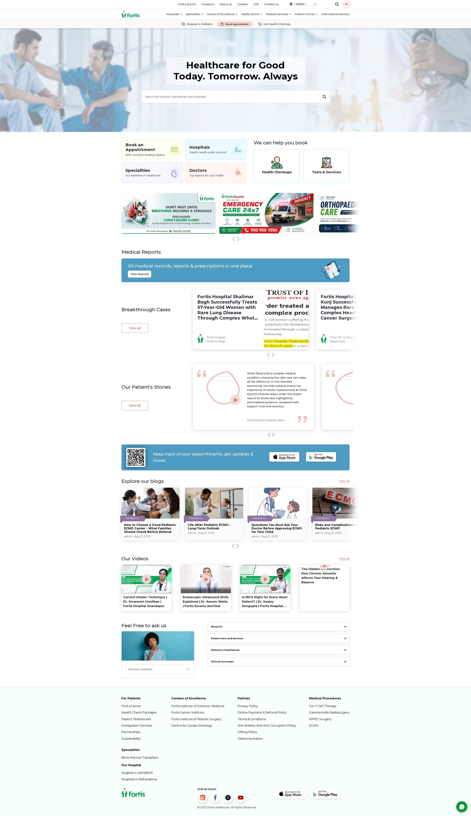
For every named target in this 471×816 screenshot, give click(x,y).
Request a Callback (199, 24)
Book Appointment (237, 24)
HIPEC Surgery (320, 719)
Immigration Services (136, 725)
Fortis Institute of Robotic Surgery (196, 719)
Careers (242, 4)
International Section (335, 14)
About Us (216, 626)
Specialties (193, 14)
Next (238, 239)
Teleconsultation (250, 738)
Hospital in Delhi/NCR (137, 773)
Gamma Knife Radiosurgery (329, 712)
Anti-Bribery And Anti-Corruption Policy (267, 725)
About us (226, 4)
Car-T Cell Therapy (323, 706)
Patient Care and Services (227, 638)
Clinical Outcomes (222, 661)
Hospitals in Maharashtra (139, 779)
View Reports (139, 274)
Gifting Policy (247, 732)
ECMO (313, 725)
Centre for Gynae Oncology (191, 725)
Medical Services (277, 14)
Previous (233, 239)
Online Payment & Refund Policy (262, 712)
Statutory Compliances (225, 650)
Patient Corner (305, 14)
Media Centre (250, 14)
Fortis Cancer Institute (187, 712)
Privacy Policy (248, 706)
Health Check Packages (139, 712)
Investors (208, 4)
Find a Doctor (187, 4)
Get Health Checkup (277, 24)
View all (135, 328)
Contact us (271, 4)
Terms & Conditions (252, 719)
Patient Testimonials (136, 719)
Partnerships (130, 732)
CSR (256, 4)
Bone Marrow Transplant (139, 757)
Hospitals (172, 14)
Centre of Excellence (221, 14)
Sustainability (131, 738)
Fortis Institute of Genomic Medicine (197, 706)
